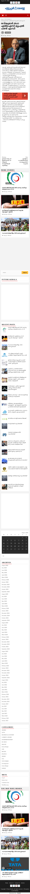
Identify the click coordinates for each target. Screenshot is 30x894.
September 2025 (6, 591)
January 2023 (5, 668)
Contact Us (17, 883)
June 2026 (4, 570)
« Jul (3, 556)
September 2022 (6, 677)
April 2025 (4, 603)
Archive (23, 883)
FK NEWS (4, 742)
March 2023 (5, 663)
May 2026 (4, 572)
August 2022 (5, 680)
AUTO (3, 732)
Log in (3, 778)
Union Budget (5, 766)
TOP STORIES (5, 761)
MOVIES (4, 751)
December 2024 (5, 613)
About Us (11, 883)
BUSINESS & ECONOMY (8, 735)
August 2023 (5, 651)
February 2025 (5, 608)
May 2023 (4, 658)
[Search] (28, 15)
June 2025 (4, 599)
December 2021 (5, 699)
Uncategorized (5, 763)
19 (11, 546)
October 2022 (5, 675)
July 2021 (4, 706)
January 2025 (5, 611)
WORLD (4, 768)
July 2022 (4, 682)
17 (3, 546)
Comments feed (5, 782)
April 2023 (4, 661)
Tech (3, 759)
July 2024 (4, 625)
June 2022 (4, 685)
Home (6, 883)
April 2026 (4, 575)
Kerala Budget (5, 747)
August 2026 (5, 565)
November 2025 (6, 587)
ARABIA (4, 730)
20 (15, 546)
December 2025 (5, 584)
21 (18, 546)
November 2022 (6, 673)
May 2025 (4, 601)
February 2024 (5, 637)
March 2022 (5, 692)
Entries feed (4, 780)
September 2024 (6, 620)
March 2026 (5, 577)
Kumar (9, 35)
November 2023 (6, 644)
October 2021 (5, 704)
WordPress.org (5, 785)
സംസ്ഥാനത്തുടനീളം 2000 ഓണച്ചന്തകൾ (13, 233)
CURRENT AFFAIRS (7, 737)
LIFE (3, 749)
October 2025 (5, 589)
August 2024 (5, 623)
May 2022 (4, 687)
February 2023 (5, 666)
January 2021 (5, 720)
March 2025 (5, 606)
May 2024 (4, 630)
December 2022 (5, 670)
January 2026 (5, 582)
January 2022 (5, 697)
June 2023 (4, 656)
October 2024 (5, 618)
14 (18, 543)
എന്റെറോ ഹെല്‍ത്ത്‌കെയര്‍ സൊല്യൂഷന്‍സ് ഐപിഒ (23, 161)
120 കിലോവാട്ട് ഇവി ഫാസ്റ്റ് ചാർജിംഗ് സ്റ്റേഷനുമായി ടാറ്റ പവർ (12, 873)
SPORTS (4, 756)
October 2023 (5, 646)
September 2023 (6, 649)
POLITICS (4, 754)
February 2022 (5, 694)
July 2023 (4, 654)
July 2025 (4, 596)
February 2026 (5, 580)
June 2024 (4, 627)
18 (7, 546)
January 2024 (5, 639)
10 (3, 543)
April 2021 (4, 713)
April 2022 (4, 689)
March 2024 (5, 634)
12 (11, 543)
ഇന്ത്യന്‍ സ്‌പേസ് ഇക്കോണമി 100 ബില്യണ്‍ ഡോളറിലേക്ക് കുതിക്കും (6, 161)
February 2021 (5, 718)
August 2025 (5, 594)
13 (15, 543)
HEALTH (4, 744)
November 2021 (6, 701)
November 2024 (6, 615)
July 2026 (4, 568)
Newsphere (26, 889)
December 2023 (5, 642)
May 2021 (4, 711)
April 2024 (4, 632)
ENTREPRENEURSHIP (7, 739)
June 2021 (4, 709)
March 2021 (5, 716)
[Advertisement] (15, 139)
